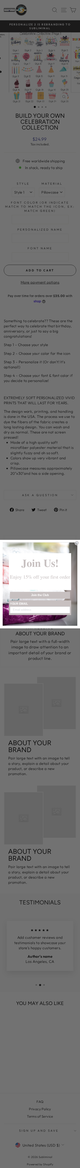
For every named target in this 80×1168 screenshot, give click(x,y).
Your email (19, 603)
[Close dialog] (77, 543)
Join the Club (40, 595)
